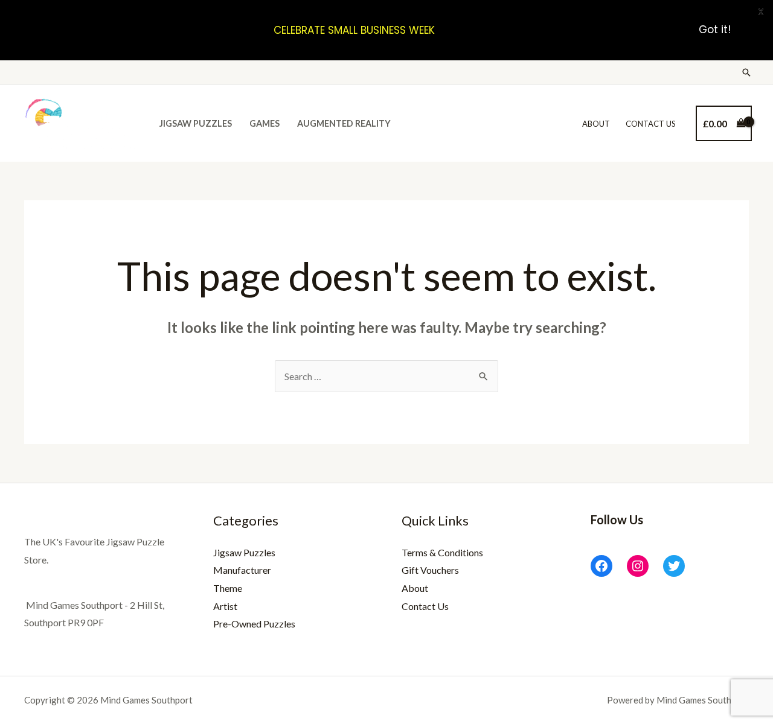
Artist (225, 606)
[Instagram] (638, 566)
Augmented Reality (344, 123)
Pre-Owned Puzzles (254, 623)
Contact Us (651, 124)
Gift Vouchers (430, 570)
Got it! (715, 30)
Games (264, 123)
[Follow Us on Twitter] (674, 566)
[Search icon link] (746, 72)
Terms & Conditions (442, 552)
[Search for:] (386, 376)
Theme (227, 588)
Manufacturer (242, 570)
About (596, 124)
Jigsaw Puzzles (195, 123)
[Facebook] (601, 566)
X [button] (761, 12)
